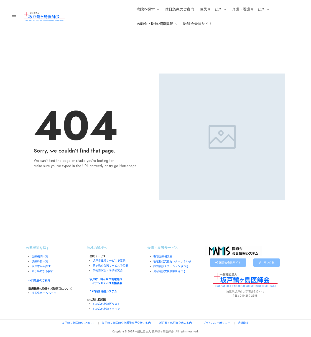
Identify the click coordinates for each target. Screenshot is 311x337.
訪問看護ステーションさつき (171, 266)
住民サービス (211, 9)
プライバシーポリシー (216, 323)
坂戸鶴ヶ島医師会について (78, 323)
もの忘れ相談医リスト (106, 304)
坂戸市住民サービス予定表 (109, 260)
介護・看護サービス (248, 9)
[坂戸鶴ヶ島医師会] (44, 16)
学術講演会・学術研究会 (108, 270)
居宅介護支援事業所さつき (169, 271)
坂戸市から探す (41, 266)
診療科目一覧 (40, 261)
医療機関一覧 (40, 256)
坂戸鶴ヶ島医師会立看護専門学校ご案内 (126, 323)
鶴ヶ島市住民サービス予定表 (110, 265)
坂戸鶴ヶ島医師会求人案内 (175, 323)
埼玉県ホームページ (44, 293)
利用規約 (243, 323)
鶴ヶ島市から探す (43, 271)
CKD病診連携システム (103, 291)
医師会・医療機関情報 (155, 23)
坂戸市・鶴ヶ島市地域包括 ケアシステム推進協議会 (105, 281)
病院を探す (146, 9)
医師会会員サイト (197, 23)
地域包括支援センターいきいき (172, 261)
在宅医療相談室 (162, 256)
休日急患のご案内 (179, 9)
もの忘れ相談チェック (106, 309)
